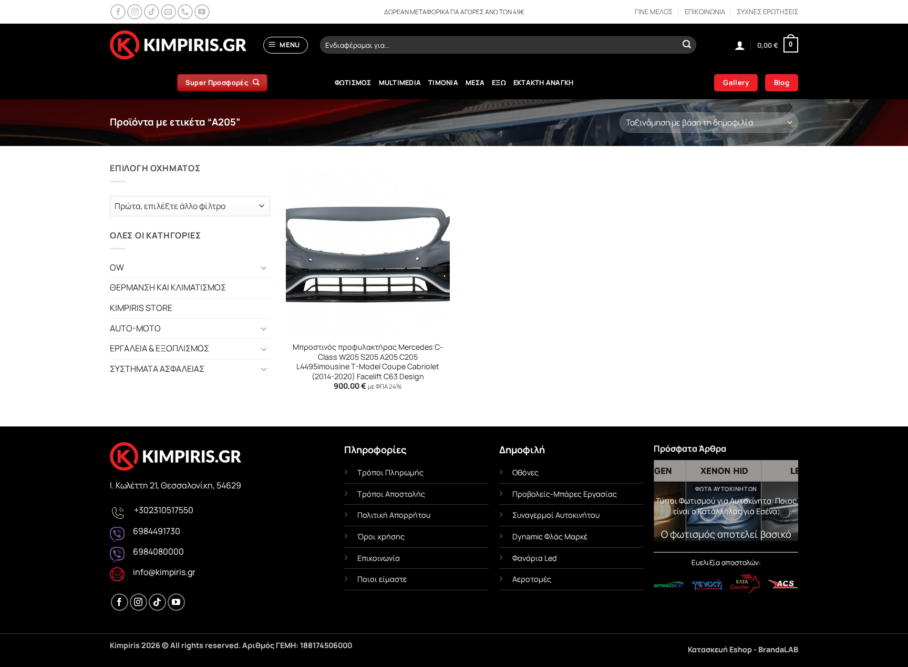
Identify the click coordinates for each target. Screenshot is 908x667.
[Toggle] (263, 267)
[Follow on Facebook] (118, 11)
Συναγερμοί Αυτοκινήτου (556, 515)
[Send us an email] (168, 11)
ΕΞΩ (499, 82)
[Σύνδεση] (740, 45)
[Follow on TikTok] (151, 11)
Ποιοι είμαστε (382, 579)
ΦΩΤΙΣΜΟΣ (353, 82)
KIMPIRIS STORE (141, 308)
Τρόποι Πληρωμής (390, 472)
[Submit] (687, 45)
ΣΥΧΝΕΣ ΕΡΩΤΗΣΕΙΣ (767, 11)
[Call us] (185, 11)
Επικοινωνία (378, 558)
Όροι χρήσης (381, 536)
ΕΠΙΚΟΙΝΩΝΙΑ (705, 11)
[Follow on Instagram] (134, 11)
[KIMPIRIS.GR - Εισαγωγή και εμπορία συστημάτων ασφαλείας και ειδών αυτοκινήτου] (178, 45)
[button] (285, 45)
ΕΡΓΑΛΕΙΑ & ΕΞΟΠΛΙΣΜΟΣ (159, 348)
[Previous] (668, 503)
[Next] (782, 503)
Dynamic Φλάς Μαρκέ (549, 536)
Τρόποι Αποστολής (391, 494)
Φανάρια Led (534, 558)
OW (117, 267)
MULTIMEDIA (400, 82)
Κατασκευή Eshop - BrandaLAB (743, 649)
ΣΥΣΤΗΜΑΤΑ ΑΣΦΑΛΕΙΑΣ (157, 368)
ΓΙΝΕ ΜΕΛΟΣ (654, 11)
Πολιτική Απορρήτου (393, 515)
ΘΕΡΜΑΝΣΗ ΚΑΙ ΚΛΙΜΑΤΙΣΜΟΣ (168, 287)
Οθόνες (525, 472)
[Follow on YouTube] (202, 11)
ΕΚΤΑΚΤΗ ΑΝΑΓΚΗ (543, 82)
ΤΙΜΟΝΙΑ (443, 82)
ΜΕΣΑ (475, 82)
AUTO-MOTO (135, 328)
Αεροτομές (531, 579)
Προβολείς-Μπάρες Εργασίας (564, 494)
